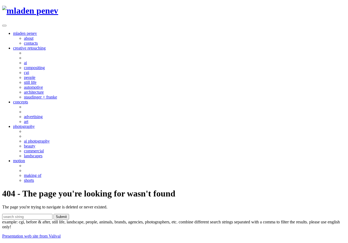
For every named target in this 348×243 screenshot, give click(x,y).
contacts (31, 43)
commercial (34, 151)
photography (24, 126)
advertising (33, 116)
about (28, 38)
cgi (26, 72)
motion (19, 160)
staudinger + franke (40, 97)
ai (25, 62)
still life (30, 82)
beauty (29, 146)
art (26, 121)
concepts (20, 102)
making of (32, 175)
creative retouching (29, 48)
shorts (29, 180)
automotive (33, 87)
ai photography (37, 141)
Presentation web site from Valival (31, 236)
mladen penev (25, 33)
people (29, 77)
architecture (34, 92)
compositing (34, 67)
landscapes (33, 155)
